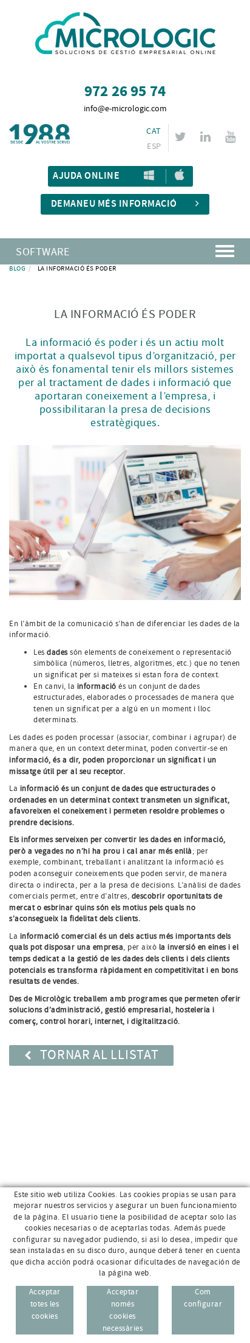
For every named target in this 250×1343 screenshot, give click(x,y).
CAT (153, 131)
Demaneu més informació (114, 204)
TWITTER (180, 137)
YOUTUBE (230, 137)
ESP (154, 146)
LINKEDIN (205, 137)
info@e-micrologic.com (125, 108)
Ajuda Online (86, 176)
